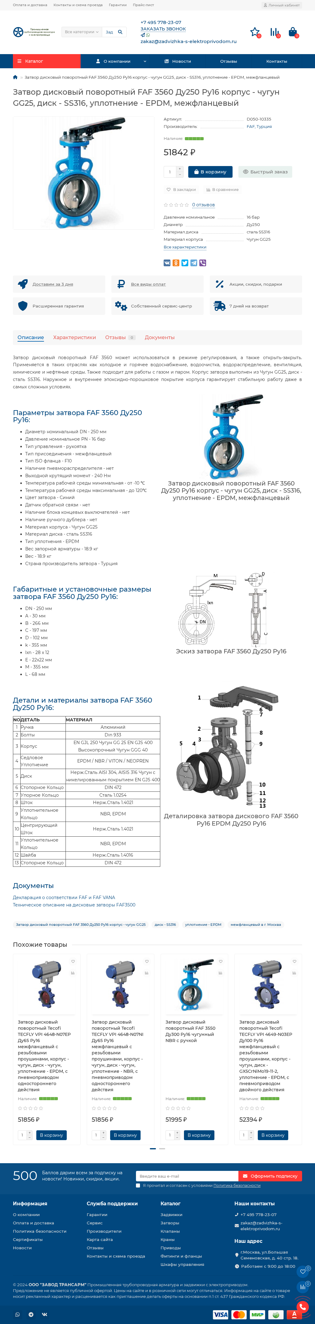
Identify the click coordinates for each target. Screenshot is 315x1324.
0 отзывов (203, 205)
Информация (30, 1204)
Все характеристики (185, 246)
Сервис (95, 1222)
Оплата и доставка (30, 5)
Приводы (171, 1247)
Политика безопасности (39, 1231)
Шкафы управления (182, 1264)
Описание (31, 337)
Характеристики (74, 337)
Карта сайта (100, 1239)
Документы (160, 337)
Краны (168, 1239)
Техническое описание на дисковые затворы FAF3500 (74, 905)
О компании (117, 61)
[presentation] (13, 1047)
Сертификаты (28, 1239)
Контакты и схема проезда (78, 5)
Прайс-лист (143, 5)
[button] (153, 1148)
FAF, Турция (259, 126)
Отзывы (228, 61)
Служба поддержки (112, 1204)
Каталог (171, 1204)
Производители (104, 1231)
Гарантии (118, 5)
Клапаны (170, 1231)
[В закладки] (73, 961)
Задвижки (171, 1214)
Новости (181, 61)
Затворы (170, 1222)
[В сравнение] (73, 973)
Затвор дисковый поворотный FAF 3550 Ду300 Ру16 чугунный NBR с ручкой (190, 1031)
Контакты (276, 61)
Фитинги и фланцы (181, 1256)
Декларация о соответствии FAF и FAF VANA (64, 897)
